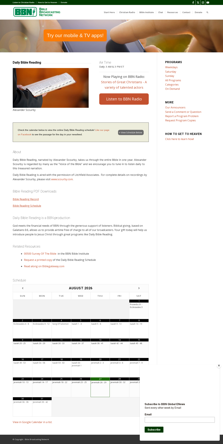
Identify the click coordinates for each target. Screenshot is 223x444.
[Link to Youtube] (207, 2)
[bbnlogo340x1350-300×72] (37, 12)
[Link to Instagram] (202, 2)
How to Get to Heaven (47, 2)
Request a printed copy (38, 260)
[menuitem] (24, 2)
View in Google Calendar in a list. (32, 422)
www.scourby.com (62, 179)
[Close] (218, 365)
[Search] (207, 12)
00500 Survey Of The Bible (40, 253)
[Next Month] (139, 288)
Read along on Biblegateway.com (44, 266)
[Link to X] (198, 2)
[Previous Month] (22, 288)
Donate (64, 2)
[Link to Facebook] (193, 2)
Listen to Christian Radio (23, 2)
